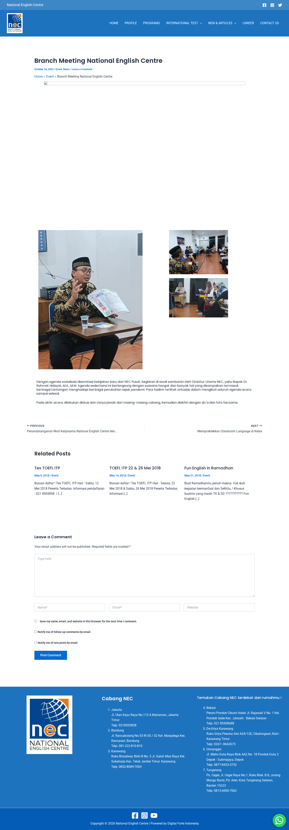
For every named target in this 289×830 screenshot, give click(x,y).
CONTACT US (269, 23)
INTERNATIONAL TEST (182, 23)
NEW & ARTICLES (220, 23)
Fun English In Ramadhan (208, 468)
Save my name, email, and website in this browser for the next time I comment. (88, 621)
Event (59, 69)
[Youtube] (153, 815)
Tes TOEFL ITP (47, 468)
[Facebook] (264, 5)
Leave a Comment (82, 69)
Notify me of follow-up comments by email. (64, 631)
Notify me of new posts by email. (58, 642)
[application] (200, 23)
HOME (114, 23)
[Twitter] (280, 5)
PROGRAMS (151, 23)
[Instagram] (272, 5)
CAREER (248, 23)
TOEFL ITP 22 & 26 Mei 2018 (135, 468)
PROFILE (131, 23)
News (66, 69)
